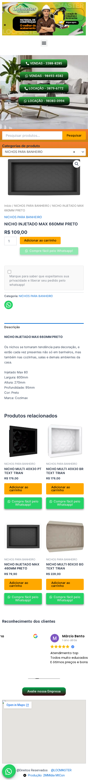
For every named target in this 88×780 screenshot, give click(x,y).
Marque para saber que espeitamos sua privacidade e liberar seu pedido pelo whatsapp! (39, 280)
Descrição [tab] (12, 327)
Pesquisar (74, 135)
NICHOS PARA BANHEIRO (31, 205)
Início (7, 205)
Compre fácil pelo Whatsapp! (51, 251)
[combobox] (44, 152)
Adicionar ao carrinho (40, 240)
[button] (44, 43)
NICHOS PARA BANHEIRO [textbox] (40, 152)
